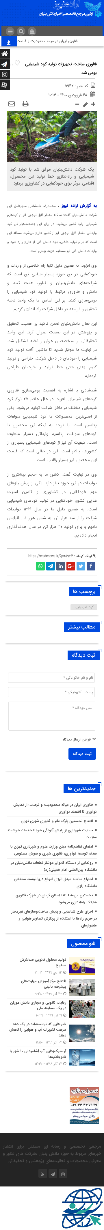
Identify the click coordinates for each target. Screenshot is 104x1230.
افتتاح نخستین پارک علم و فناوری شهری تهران (57, 821)
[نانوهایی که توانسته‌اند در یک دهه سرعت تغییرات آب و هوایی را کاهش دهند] (52, 1033)
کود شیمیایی (84, 607)
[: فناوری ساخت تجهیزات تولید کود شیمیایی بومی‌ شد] (11, 104)
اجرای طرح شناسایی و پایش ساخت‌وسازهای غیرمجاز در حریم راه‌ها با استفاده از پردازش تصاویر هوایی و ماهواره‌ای (54, 918)
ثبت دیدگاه (82, 754)
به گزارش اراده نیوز (79, 205)
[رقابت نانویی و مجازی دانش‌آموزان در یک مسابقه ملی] (52, 1009)
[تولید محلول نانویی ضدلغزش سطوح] (52, 966)
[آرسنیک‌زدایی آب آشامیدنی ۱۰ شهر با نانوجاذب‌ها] (52, 1057)
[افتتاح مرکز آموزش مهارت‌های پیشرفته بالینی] (52, 987)
